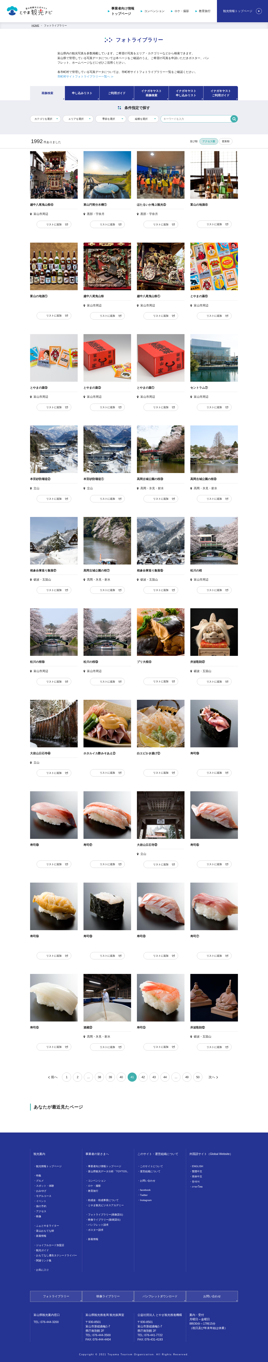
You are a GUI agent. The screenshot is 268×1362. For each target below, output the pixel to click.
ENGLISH (197, 1166)
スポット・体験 (45, 1185)
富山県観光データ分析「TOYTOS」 (108, 1171)
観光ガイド (42, 1250)
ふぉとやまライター (47, 1225)
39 (110, 1077)
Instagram (146, 1200)
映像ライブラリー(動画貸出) (104, 1219)
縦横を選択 (141, 118)
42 (143, 1077)
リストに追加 (54, 224)
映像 (38, 1216)
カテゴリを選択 (43, 118)
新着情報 (41, 1235)
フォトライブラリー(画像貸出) (105, 1214)
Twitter (144, 1195)
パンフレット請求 (98, 1224)
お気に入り (42, 1269)
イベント (41, 1201)
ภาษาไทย (197, 1186)
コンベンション (154, 11)
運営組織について (150, 1171)
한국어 (196, 1181)
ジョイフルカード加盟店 (50, 1245)
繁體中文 (197, 1171)
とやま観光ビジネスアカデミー (106, 1205)
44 (165, 1077)
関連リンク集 (43, 1260)
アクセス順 (208, 141)
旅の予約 (41, 1206)
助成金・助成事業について (103, 1200)
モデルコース (43, 1195)
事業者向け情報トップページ (122, 11)
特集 (38, 1175)
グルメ (40, 1180)
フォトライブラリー (55, 25)
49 (187, 1077)
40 (121, 1077)
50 (197, 1077)
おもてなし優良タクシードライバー (56, 1255)
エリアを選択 (76, 118)
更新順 (226, 141)
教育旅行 (205, 11)
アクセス (41, 1211)
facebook (145, 1189)
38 (99, 1077)
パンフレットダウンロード (160, 1296)
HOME (35, 25)
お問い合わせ (147, 1180)
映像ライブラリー (108, 1296)
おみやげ (41, 1190)
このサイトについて (151, 1166)
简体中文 (197, 1176)
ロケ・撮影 (181, 11)
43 (154, 1077)
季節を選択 (108, 118)
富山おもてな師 (45, 1230)
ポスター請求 (95, 1229)
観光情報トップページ (237, 11)
